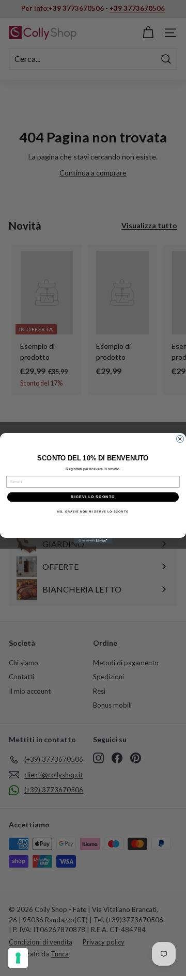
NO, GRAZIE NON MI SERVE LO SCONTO (93, 511)
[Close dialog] (180, 438)
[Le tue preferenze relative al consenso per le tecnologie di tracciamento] (18, 958)
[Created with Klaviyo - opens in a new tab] (93, 540)
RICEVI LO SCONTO (93, 496)
